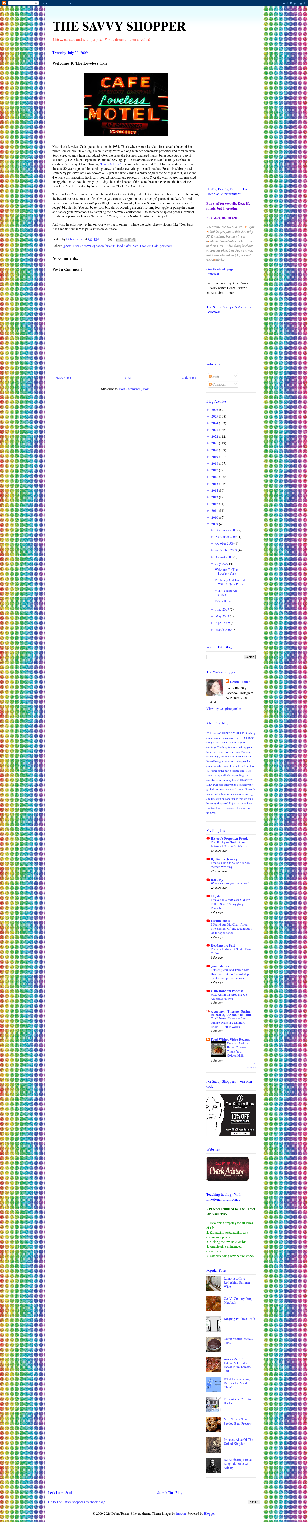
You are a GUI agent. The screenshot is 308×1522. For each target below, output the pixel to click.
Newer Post (63, 377)
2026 (215, 409)
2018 (215, 463)
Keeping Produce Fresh (239, 1318)
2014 (215, 490)
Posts (215, 376)
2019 (215, 456)
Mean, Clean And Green (226, 592)
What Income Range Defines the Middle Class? (237, 1383)
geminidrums (220, 966)
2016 (215, 476)
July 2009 (222, 563)
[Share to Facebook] (130, 240)
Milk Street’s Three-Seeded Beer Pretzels (238, 1421)
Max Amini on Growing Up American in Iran (229, 996)
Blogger (209, 1513)
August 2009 (224, 557)
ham (135, 245)
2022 (215, 436)
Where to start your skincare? (230, 883)
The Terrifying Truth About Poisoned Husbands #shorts (229, 844)
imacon (181, 1513)
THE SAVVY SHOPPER (119, 26)
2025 (215, 416)
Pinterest (212, 273)
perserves (166, 245)
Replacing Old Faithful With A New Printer (230, 582)
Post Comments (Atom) (134, 389)
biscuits (110, 245)
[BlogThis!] (122, 240)
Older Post (189, 377)
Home (126, 377)
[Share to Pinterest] (134, 240)
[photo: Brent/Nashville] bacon (83, 245)
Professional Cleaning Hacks (238, 1401)
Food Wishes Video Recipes (230, 1039)
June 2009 (222, 609)
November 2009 (226, 536)
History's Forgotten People (229, 838)
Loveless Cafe (149, 245)
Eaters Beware (224, 601)
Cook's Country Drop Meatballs (238, 1300)
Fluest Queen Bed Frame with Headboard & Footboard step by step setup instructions (230, 974)
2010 (215, 517)
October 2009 (224, 543)
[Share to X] (126, 240)
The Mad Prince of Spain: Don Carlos (231, 951)
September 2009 (226, 550)
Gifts (127, 245)
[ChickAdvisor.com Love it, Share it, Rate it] (227, 1179)
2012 (215, 503)
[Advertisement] (231, 114)
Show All (251, 1065)
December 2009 (226, 530)
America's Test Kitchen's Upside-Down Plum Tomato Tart (237, 1365)
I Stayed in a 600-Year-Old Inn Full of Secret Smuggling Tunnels (230, 903)
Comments (219, 384)
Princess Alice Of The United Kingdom (238, 1441)
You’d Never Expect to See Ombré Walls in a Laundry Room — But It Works (228, 1022)
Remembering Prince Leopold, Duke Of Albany (238, 1463)
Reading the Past (223, 945)
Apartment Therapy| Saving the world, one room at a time (231, 1013)
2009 (215, 524)
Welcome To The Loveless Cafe (226, 571)
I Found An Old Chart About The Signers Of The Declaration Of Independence (231, 928)
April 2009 (223, 623)
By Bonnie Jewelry (224, 858)
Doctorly (217, 879)
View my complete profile (223, 708)
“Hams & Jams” (110, 164)
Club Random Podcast (227, 990)
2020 (215, 450)
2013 (215, 497)
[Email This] (118, 240)
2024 (215, 423)
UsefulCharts (220, 920)
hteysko (216, 895)
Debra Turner (240, 681)
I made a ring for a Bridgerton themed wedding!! (230, 864)
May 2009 (222, 616)
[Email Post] (109, 239)
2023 (215, 429)
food (120, 245)
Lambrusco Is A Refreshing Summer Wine (237, 1282)
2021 (215, 443)
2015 (215, 483)
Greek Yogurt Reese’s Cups (238, 1341)
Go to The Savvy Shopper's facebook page (76, 1502)
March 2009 (223, 629)
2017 (215, 470)
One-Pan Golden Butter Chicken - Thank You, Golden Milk (238, 1049)
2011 (215, 510)
